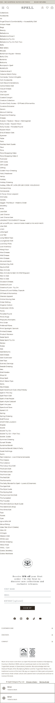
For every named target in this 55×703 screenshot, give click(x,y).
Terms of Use (44, 682)
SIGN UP (27, 608)
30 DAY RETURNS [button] (40, 2)
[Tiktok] (34, 619)
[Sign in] (43, 7)
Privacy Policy (31, 682)
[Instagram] (21, 619)
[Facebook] (15, 619)
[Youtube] (40, 619)
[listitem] (27, 585)
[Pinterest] (27, 619)
